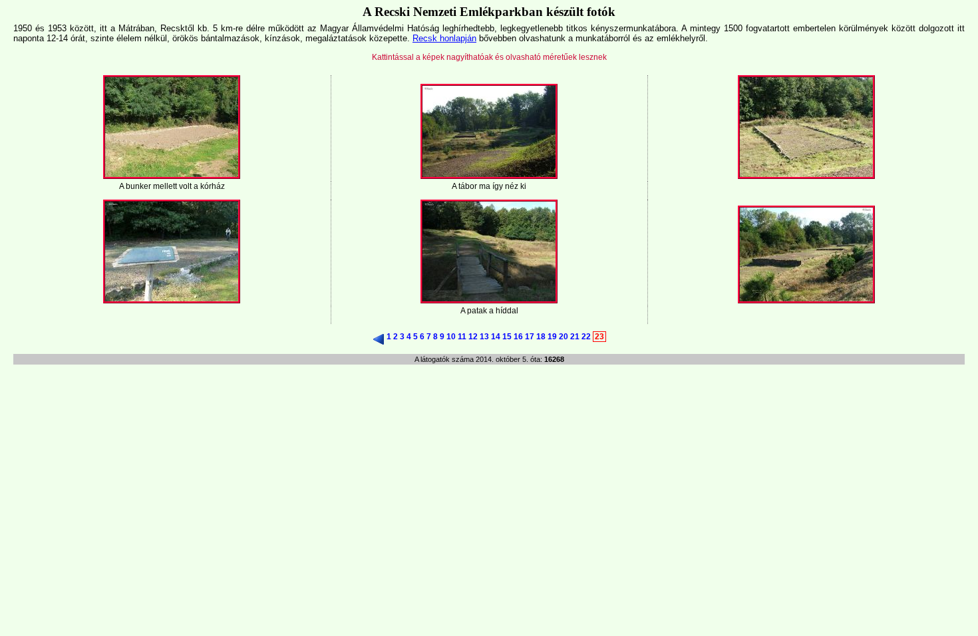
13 (484, 336)
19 (552, 336)
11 (462, 336)
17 (529, 336)
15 (507, 336)
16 (518, 336)
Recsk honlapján (444, 38)
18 (541, 336)
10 (451, 336)
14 (495, 336)
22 (586, 336)
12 (473, 336)
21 (574, 336)
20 (563, 336)
